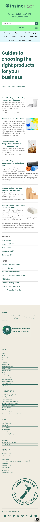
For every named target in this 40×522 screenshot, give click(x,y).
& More (11, 40)
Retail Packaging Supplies (10, 403)
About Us (4, 360)
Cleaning (7, 33)
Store (3, 356)
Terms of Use (6, 427)
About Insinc (11, 86)
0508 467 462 (25, 14)
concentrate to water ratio (12, 286)
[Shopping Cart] (20, 28)
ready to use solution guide (12, 290)
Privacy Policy (6, 430)
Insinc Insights (6, 364)
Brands (4, 410)
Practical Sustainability (9, 436)
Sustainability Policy (8, 434)
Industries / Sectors (8, 412)
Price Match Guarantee (9, 442)
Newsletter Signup (7, 377)
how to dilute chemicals (11, 272)
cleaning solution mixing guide (13, 275)
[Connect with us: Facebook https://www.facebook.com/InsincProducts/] (9, 516)
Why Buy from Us (7, 379)
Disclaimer (5, 425)
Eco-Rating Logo (7, 444)
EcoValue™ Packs (25, 40)
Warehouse (33, 36)
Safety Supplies (6, 407)
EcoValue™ (5, 440)
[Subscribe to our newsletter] (36, 516)
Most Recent (6, 240)
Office (5, 36)
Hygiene (17, 33)
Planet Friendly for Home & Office (12, 414)
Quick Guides (21, 86)
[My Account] (17, 28)
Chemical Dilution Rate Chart (13, 119)
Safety (22, 36)
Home (4, 86)
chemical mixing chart (10, 283)
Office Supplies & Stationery (10, 401)
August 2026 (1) (8, 244)
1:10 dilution (6, 279)
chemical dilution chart (11, 264)
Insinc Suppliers (6, 368)
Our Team (5, 362)
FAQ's (3, 373)
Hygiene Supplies (7, 399)
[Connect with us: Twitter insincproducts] (14, 516)
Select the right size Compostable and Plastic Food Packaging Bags (12, 144)
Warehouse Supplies (8, 405)
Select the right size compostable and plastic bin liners (13, 163)
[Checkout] (23, 28)
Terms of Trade (6, 432)
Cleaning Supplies (7, 397)
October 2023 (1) (8, 251)
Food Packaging (30, 33)
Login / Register (6, 383)
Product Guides (6, 370)
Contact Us (13, 14)
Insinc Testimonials (7, 381)
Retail (14, 36)
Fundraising (5, 375)
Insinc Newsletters (7, 366)
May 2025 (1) (6, 248)
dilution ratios (7, 268)
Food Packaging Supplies (10, 395)
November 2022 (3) (9, 255)
